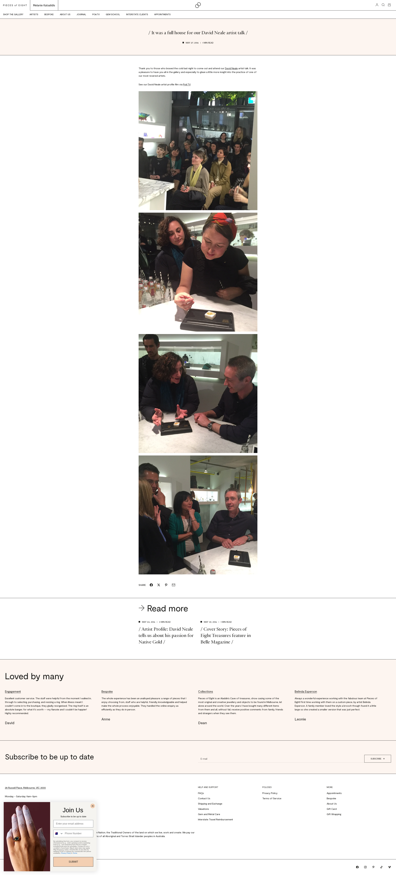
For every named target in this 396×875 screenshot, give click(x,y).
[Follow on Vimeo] (389, 867)
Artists (34, 14)
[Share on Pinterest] (166, 585)
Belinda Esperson (306, 691)
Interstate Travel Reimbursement (215, 819)
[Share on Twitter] (159, 585)
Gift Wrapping (334, 814)
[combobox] (58, 833)
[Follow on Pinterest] (373, 867)
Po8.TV (186, 84)
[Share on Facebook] (151, 585)
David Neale (231, 68)
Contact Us (204, 798)
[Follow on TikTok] (381, 867)
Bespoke (49, 14)
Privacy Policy (270, 793)
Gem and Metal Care (209, 814)
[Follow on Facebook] (357, 867)
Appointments (162, 14)
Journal (81, 14)
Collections (205, 691)
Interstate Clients (137, 14)
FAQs (201, 793)
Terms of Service (271, 798)
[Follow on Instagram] (365, 867)
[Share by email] (173, 585)
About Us (65, 14)
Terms (75, 853)
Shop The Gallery (13, 14)
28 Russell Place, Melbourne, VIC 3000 (25, 787)
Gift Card (332, 808)
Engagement (13, 691)
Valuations (203, 808)
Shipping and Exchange (210, 803)
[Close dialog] (92, 806)
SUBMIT (73, 861)
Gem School (113, 14)
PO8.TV (96, 14)
